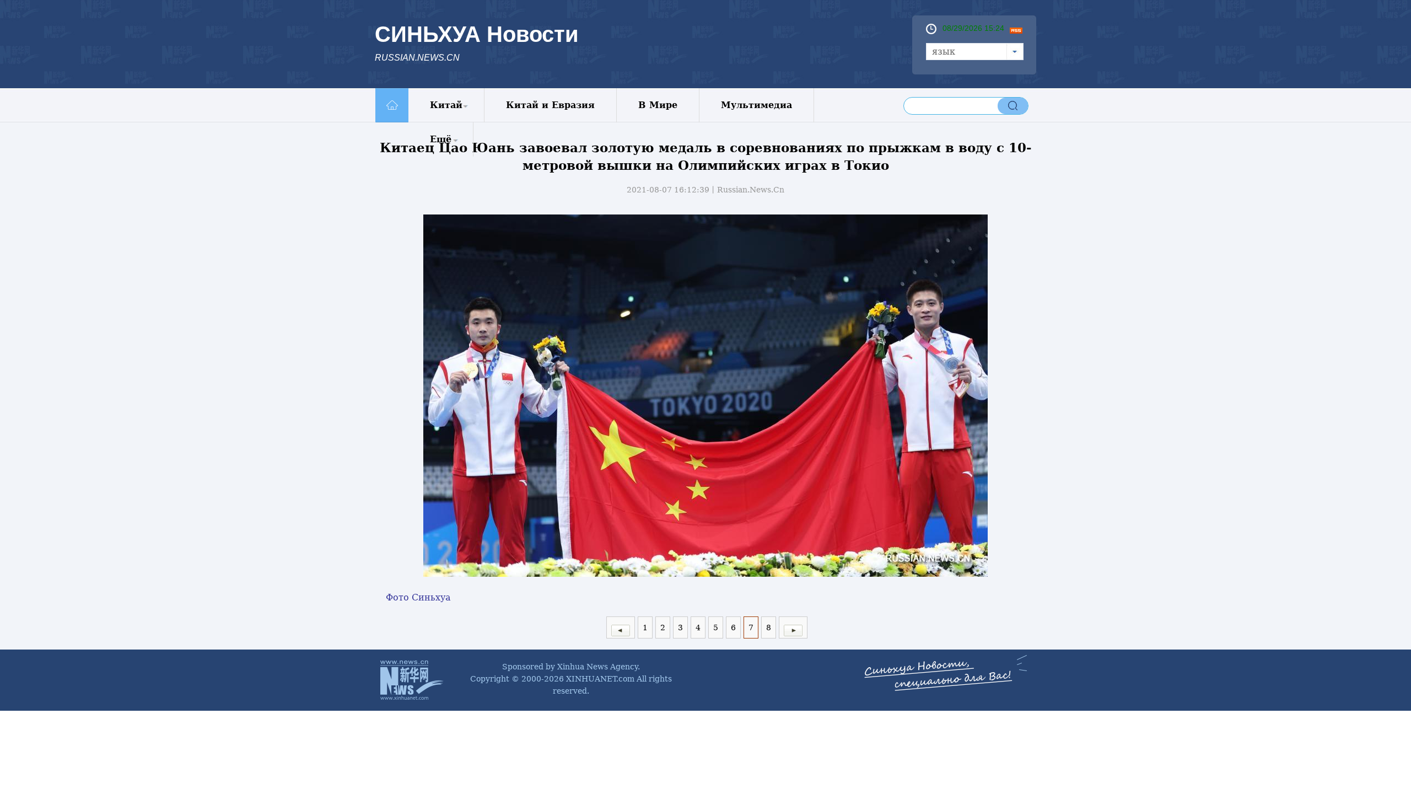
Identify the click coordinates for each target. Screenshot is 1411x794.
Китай (446, 105)
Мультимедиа (756, 105)
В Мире (657, 105)
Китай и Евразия (550, 105)
